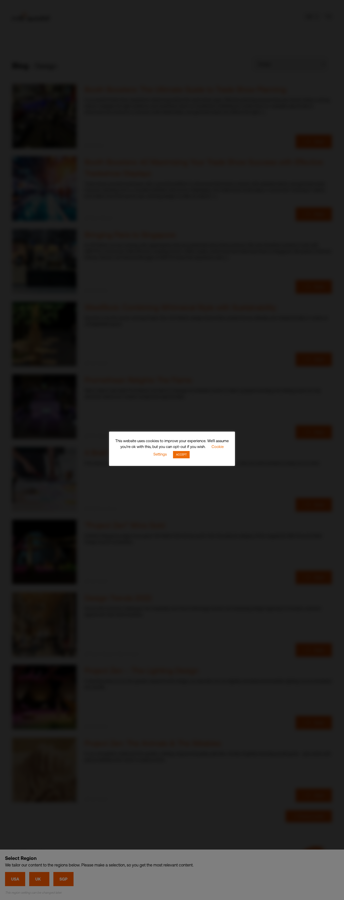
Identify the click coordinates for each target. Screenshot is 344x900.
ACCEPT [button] (181, 454)
